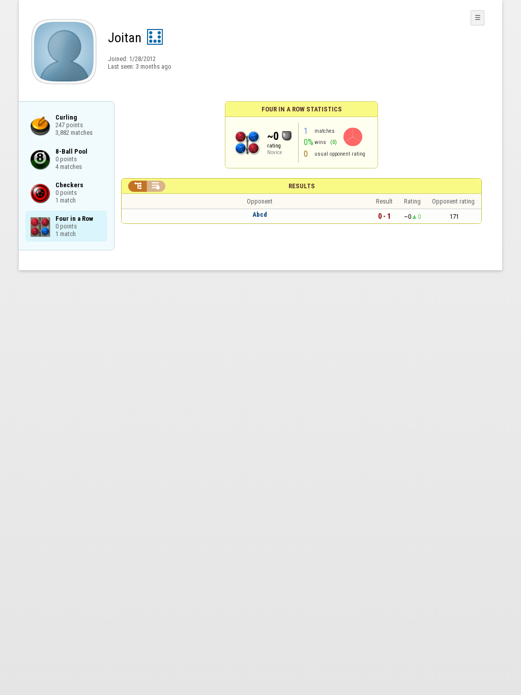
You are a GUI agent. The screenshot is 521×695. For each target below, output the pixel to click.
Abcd (259, 214)
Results (301, 186)
